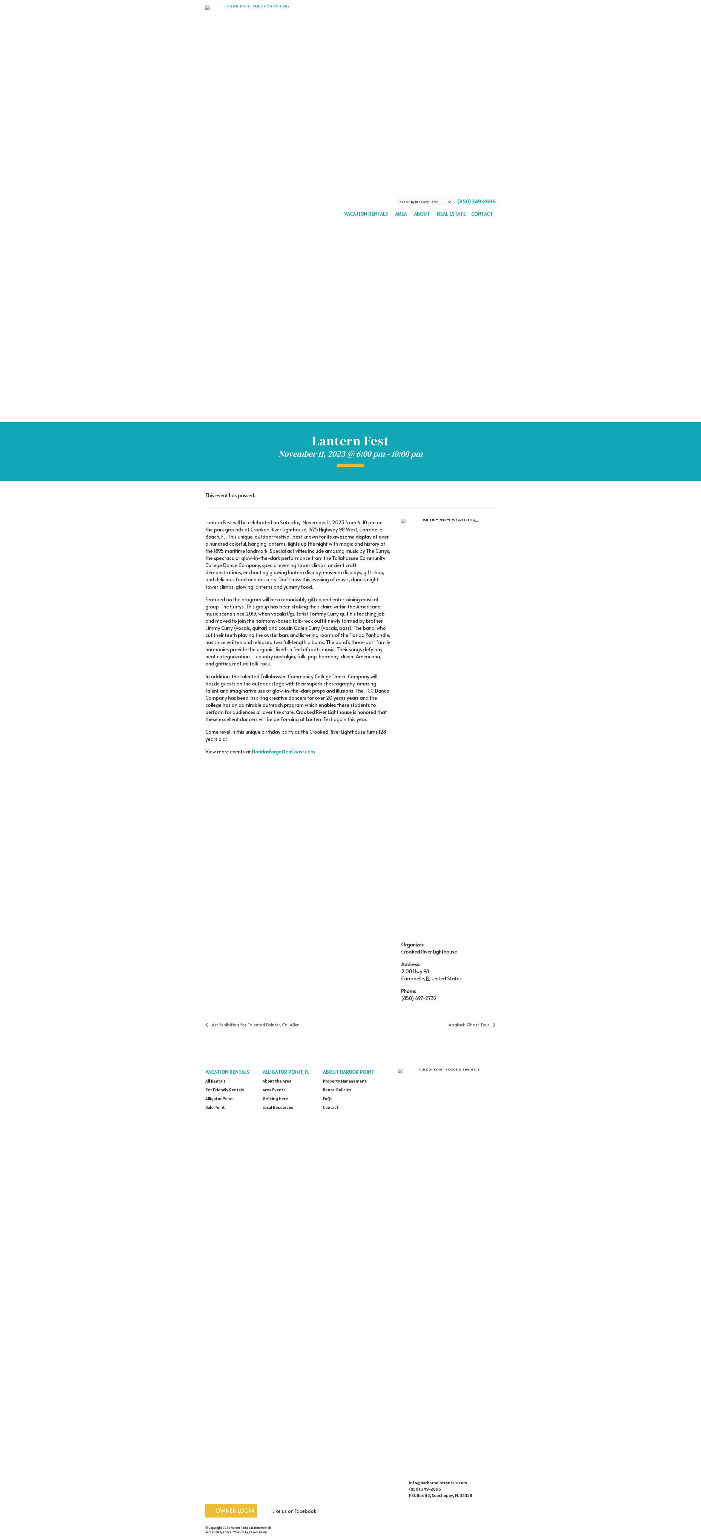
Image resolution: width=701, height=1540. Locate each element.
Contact (482, 213)
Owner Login (234, 1511)
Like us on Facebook (293, 1510)
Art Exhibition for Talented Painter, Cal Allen (255, 1024)
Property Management (344, 1081)
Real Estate (451, 213)
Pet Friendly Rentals (224, 1089)
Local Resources (278, 1107)
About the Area (277, 1081)
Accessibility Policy (218, 1532)
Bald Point (215, 1107)
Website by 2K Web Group (250, 1532)
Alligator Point (219, 1098)
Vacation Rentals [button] (366, 213)
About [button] (422, 213)
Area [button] (401, 213)
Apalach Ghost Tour (469, 1024)
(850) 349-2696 (476, 201)
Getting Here (275, 1098)
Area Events (274, 1089)
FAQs (327, 1098)
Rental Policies (337, 1089)
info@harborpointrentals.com (438, 1482)
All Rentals (215, 1081)
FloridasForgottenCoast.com (283, 751)
